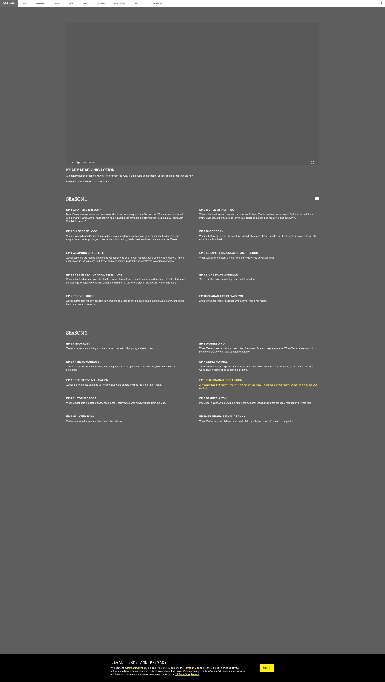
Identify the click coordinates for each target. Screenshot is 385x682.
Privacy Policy (191, 671)
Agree (267, 668)
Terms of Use (191, 667)
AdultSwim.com (134, 667)
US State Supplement (187, 674)
